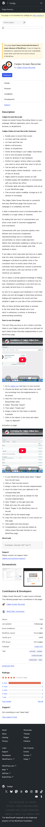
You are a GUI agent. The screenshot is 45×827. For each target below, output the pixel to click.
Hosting (5, 737)
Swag (27, 759)
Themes (27, 734)
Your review (6, 701)
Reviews (7, 88)
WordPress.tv (8, 759)
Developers (6, 755)
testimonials (33, 660)
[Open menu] (41, 3)
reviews (39, 651)
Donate (27, 755)
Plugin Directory (7, 9)
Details (7, 83)
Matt (5, 770)
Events (26, 752)
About (4, 730)
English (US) (39, 646)
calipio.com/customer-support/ (14, 558)
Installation (8, 94)
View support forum (9, 717)
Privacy (5, 741)
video (40, 660)
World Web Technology (15, 611)
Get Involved (29, 748)
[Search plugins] (24, 22)
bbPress (6, 773)
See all (40, 701)
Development (9, 99)
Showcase (28, 730)
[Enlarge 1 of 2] (19, 571)
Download (7, 75)
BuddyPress (8, 777)
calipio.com (14, 386)
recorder (32, 651)
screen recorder (37, 655)
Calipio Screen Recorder (26, 67)
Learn (4, 748)
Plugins (26, 737)
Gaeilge (10, 786)
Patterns (27, 741)
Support (7, 105)
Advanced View (8, 666)
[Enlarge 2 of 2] (40, 571)
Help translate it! (38, 15)
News (4, 734)
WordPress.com (9, 766)
